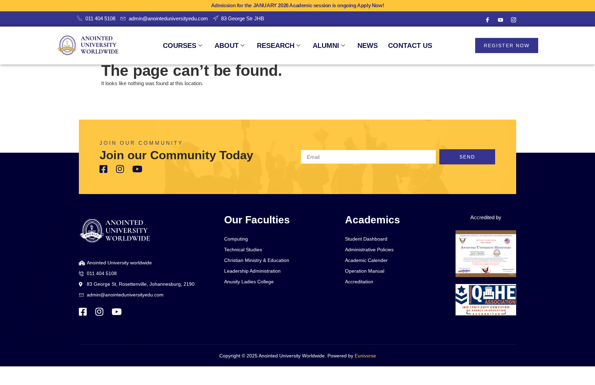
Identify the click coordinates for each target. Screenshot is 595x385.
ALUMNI (326, 45)
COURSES (179, 45)
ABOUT (227, 45)
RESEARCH (275, 45)
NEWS (367, 45)
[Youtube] (500, 20)
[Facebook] (487, 20)
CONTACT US (410, 45)
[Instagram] (513, 20)
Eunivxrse (365, 355)
